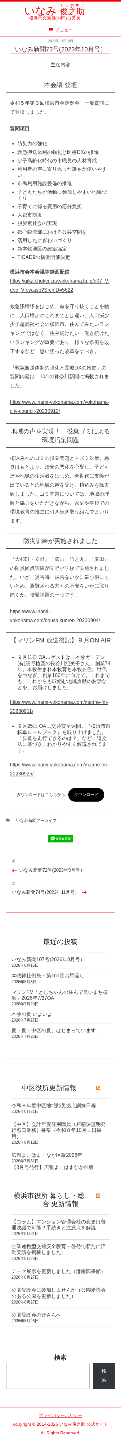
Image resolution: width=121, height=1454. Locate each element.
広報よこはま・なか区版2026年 (46, 1155)
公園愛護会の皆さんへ (36, 1315)
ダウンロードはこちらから (41, 794)
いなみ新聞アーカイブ (36, 820)
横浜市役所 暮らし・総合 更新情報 (49, 1200)
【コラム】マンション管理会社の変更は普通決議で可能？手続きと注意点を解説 (58, 1224)
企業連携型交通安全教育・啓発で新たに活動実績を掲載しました (58, 1249)
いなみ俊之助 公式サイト (83, 1424)
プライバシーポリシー (60, 1415)
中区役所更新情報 (49, 1088)
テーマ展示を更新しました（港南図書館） (58, 1271)
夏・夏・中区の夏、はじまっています (53, 1030)
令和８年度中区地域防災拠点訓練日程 (53, 1105)
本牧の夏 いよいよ (31, 1014)
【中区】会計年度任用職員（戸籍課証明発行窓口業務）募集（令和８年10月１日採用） (58, 1130)
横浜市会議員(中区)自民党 (54, 15)
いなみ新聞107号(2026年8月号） (48, 959)
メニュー (64, 29)
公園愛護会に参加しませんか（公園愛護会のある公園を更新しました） (58, 1293)
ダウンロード (86, 794)
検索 (60, 1357)
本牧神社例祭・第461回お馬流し (47, 975)
